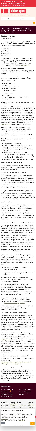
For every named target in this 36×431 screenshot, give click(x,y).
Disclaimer (31, 407)
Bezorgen (12, 405)
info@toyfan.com (24, 65)
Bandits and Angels (18, 28)
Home (2, 28)
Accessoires (11, 32)
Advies (8, 28)
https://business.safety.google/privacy (14, 303)
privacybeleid (21, 420)
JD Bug (3, 30)
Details (3, 422)
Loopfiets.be (22, 405)
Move (8, 30)
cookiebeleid (4, 419)
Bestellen (12, 407)
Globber (27, 28)
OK (32, 423)
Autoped (3, 32)
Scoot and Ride (21, 30)
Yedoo (30, 30)
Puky (14, 30)
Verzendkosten (14, 404)
